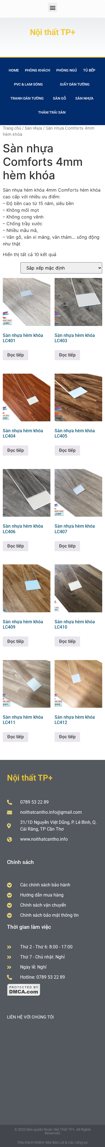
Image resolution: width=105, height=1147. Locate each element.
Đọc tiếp (15, 355)
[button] (52, 7)
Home (14, 70)
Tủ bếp (89, 70)
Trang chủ (12, 128)
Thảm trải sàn (52, 112)
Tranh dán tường (27, 98)
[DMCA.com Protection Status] (24, 994)
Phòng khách (37, 70)
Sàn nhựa (84, 98)
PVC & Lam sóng (28, 84)
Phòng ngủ (66, 70)
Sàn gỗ (59, 98)
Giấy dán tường (75, 84)
